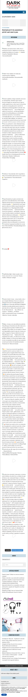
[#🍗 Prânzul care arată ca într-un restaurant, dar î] (14, 435)
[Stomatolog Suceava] (12, 630)
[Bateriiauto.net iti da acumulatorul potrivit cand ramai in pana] (14, 25)
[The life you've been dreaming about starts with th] (14, 160)
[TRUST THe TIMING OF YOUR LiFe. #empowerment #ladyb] (14, 85)
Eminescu (4, 658)
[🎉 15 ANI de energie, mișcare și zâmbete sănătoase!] (14, 511)
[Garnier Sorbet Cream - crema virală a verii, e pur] (14, 310)
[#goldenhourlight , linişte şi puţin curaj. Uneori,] (14, 285)
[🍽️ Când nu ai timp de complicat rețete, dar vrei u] (14, 410)
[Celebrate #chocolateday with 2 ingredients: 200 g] (14, 185)
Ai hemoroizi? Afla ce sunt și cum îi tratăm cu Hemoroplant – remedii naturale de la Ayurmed (13, 654)
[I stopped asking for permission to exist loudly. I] (14, 536)
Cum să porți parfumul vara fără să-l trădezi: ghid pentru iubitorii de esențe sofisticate (14, 649)
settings (18, 692)
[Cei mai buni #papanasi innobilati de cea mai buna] (14, 235)
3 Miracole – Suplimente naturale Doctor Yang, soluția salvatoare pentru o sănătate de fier (13, 640)
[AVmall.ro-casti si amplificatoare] (12, 613)
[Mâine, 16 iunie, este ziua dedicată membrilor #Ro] (14, 335)
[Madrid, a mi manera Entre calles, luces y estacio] (14, 60)
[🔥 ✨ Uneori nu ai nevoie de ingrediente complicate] (14, 360)
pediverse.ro (4, 685)
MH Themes (21, 665)
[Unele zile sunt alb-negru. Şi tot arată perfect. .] (14, 460)
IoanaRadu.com (5, 681)
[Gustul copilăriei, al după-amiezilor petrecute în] (14, 110)
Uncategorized (5, 27)
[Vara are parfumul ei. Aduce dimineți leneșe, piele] (14, 135)
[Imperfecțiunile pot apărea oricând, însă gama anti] (14, 210)
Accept (4, 694)
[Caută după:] (14, 564)
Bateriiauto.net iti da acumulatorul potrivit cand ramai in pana (12, 31)
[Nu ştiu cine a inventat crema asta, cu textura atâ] (14, 486)
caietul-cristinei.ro (5, 683)
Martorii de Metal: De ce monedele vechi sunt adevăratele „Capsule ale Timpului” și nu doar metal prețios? (13, 586)
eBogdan (4, 644)
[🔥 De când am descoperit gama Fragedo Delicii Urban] (14, 385)
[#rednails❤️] (14, 260)
